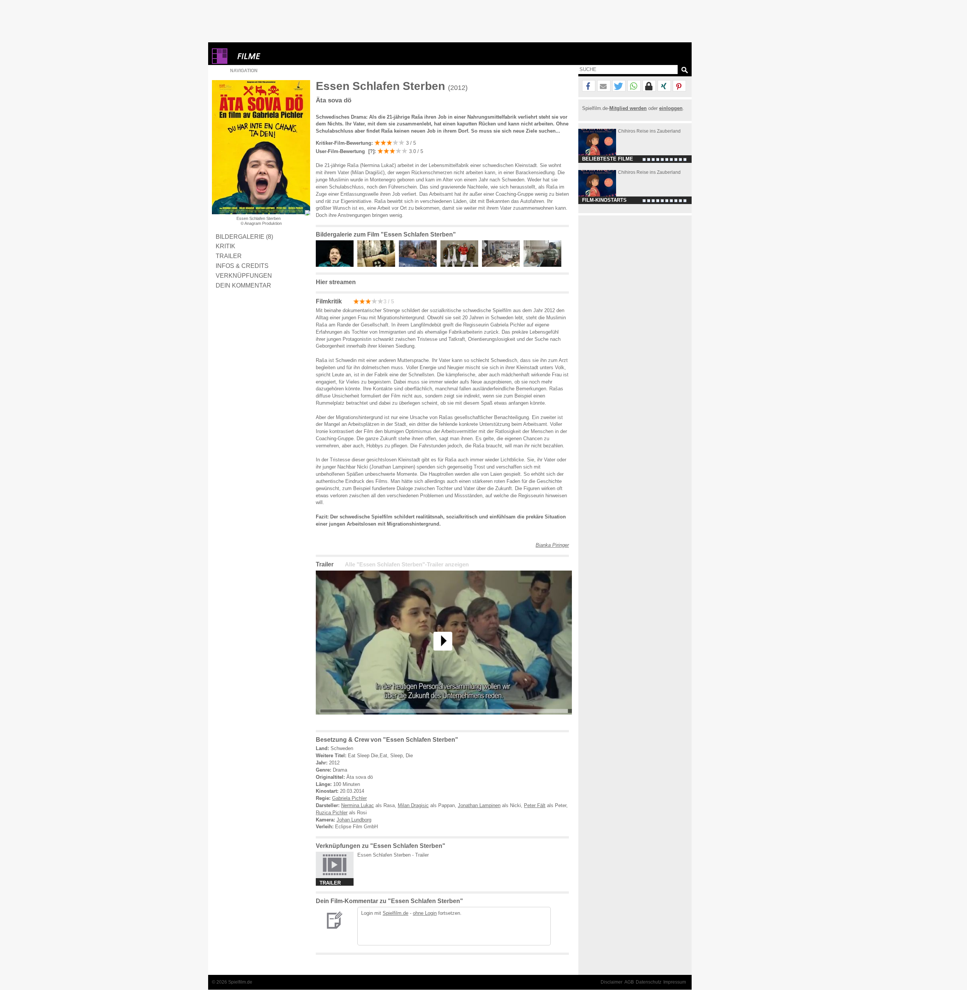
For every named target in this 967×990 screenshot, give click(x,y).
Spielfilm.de (395, 913)
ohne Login (425, 913)
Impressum (674, 982)
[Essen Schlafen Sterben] (444, 720)
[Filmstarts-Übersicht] (276, 56)
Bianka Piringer (552, 545)
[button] (588, 86)
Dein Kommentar (243, 285)
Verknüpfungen (244, 275)
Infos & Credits (242, 265)
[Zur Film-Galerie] (336, 265)
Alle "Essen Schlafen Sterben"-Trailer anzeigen (407, 565)
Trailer (229, 255)
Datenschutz (648, 982)
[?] (370, 151)
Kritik (225, 246)
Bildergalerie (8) (244, 236)
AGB (629, 982)
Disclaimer (612, 982)
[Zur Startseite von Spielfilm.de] (219, 62)
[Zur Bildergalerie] (307, 212)
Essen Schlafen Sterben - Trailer (393, 855)
